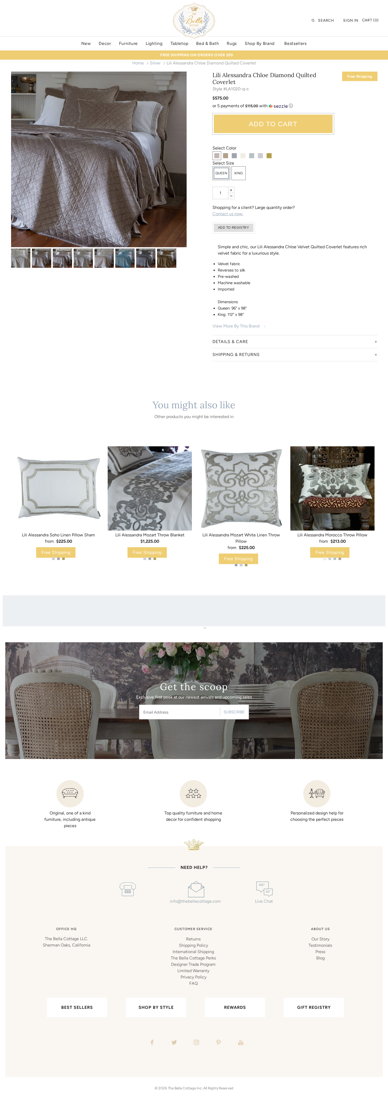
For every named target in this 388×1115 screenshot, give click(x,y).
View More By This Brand (235, 326)
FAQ (193, 983)
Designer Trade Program (193, 964)
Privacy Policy (193, 977)
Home (138, 62)
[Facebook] (151, 1043)
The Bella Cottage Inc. (185, 1088)
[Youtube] (240, 1043)
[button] (295, 106)
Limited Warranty (193, 970)
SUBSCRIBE (234, 712)
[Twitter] (173, 1043)
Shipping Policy (193, 945)
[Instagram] (195, 1043)
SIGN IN (350, 20)
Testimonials (320, 945)
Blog (320, 958)
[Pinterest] (218, 1043)
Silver (155, 62)
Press (320, 951)
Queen (221, 173)
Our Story (320, 938)
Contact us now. (227, 213)
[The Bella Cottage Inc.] (194, 5)
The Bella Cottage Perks (193, 958)
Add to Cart (273, 124)
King (238, 173)
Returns (193, 938)
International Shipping (193, 951)
